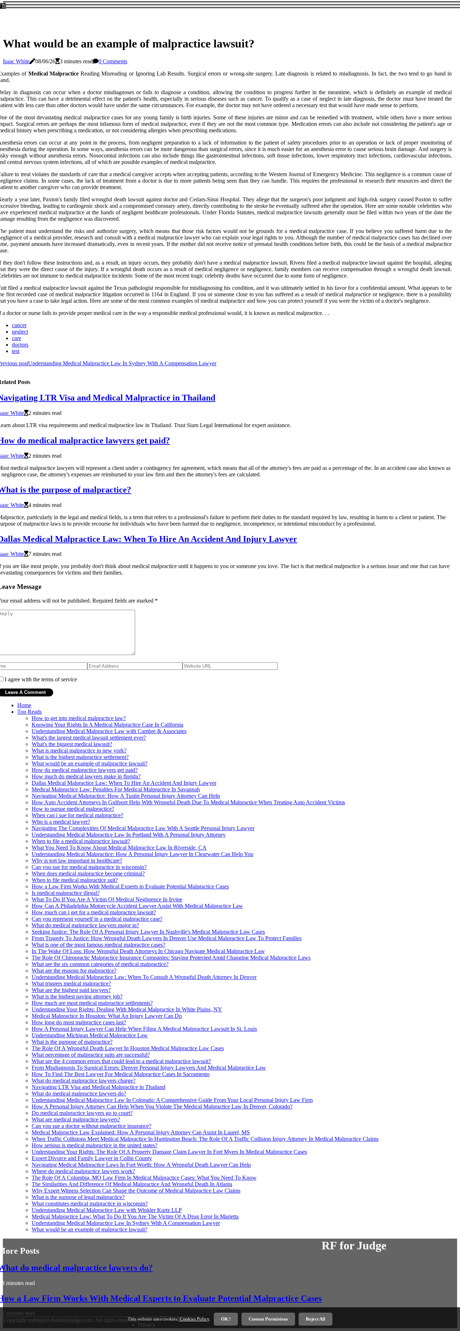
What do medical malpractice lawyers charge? (83, 1081)
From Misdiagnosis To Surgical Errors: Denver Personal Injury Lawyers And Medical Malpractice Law (149, 1068)
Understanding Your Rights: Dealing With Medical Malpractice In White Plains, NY (127, 1009)
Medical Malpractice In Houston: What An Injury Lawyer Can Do (107, 1016)
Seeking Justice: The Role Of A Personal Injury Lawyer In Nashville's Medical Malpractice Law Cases (148, 932)
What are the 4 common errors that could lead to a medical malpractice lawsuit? (121, 1061)
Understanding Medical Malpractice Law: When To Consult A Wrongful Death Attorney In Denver (144, 977)
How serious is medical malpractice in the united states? (94, 1145)
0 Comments (112, 61)
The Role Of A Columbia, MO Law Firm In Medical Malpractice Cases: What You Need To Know (144, 1178)
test (15, 351)
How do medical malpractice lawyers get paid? (85, 770)
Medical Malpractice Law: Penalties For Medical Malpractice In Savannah (116, 789)
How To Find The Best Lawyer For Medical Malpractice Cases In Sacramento (121, 1074)
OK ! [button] (226, 1319)
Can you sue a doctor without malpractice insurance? (91, 1126)
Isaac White (16, 61)
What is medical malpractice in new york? (79, 750)
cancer (19, 325)
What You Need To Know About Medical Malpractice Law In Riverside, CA (119, 848)
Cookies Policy (194, 1319)
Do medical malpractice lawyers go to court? (82, 1113)
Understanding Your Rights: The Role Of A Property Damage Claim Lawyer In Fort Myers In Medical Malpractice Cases (169, 1152)
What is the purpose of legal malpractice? (78, 1197)
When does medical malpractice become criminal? (88, 873)
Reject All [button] (315, 1319)
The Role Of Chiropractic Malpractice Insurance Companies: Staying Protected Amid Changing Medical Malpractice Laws (171, 958)
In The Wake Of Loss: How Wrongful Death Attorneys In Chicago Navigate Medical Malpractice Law (148, 951)
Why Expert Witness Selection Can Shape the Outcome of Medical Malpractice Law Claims (136, 1191)
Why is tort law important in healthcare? (77, 860)
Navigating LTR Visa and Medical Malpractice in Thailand (98, 1087)
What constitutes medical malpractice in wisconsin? (90, 1203)
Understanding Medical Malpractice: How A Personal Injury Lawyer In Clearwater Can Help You (142, 854)
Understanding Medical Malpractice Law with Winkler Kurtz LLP (107, 1210)
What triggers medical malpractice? (71, 983)
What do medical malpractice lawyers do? (79, 1093)
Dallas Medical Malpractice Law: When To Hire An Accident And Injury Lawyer (124, 783)
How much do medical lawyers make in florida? (86, 776)
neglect (20, 332)
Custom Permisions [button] (268, 1319)
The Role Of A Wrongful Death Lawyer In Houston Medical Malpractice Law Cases (128, 1048)
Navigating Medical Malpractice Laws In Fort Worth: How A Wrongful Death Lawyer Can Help (141, 1165)
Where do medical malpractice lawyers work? (83, 1171)
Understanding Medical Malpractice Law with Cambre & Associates (109, 731)
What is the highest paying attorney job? (77, 996)
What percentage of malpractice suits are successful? (91, 1055)
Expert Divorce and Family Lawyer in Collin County (92, 1158)
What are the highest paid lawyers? (71, 990)
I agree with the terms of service (41, 679)
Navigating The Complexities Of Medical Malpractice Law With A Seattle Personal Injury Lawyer (143, 828)
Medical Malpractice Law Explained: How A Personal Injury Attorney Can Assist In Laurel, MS (141, 1132)
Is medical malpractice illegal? (66, 893)
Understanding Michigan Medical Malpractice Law (90, 1035)
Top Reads (29, 712)
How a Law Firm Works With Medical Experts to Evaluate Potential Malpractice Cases (130, 886)
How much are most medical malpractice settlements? (92, 1003)
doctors (20, 345)
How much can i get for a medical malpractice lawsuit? (94, 912)
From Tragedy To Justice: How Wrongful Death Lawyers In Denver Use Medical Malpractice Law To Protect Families (167, 938)
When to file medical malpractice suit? (75, 880)
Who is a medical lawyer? (61, 822)
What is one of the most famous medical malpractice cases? (98, 945)
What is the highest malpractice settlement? (80, 757)
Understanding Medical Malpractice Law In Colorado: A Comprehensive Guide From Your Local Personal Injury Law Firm (172, 1100)
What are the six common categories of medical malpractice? (100, 964)
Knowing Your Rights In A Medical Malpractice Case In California (107, 725)
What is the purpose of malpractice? (72, 1042)
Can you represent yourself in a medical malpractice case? (97, 919)
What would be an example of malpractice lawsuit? (89, 763)
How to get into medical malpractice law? (79, 718)
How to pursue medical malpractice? (73, 809)
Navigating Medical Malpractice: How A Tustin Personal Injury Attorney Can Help (126, 796)
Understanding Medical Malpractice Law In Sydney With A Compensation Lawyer (126, 1223)
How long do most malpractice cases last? (79, 1022)
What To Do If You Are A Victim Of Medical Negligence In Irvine (107, 899)
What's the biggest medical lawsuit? (72, 744)
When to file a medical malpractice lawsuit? (81, 841)
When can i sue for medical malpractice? (77, 815)
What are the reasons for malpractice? (74, 971)
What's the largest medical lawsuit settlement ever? (89, 738)
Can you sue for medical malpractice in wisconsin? (89, 867)
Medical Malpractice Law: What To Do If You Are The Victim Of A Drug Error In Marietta (135, 1216)
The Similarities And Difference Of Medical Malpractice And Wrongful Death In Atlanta (132, 1184)
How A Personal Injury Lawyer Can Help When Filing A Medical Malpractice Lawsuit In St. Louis (144, 1029)
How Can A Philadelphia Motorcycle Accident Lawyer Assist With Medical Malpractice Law (137, 906)
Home (24, 705)
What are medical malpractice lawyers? (76, 1119)
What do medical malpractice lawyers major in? (85, 925)
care (16, 338)
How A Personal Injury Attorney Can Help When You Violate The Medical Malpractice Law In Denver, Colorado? (162, 1106)
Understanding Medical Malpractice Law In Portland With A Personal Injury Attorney (129, 835)
